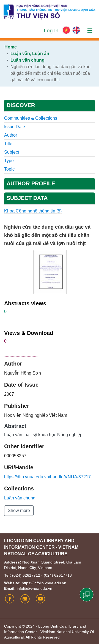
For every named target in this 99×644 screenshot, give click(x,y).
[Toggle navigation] (90, 30)
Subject (11, 152)
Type (9, 160)
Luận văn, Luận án (29, 53)
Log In (52, 30)
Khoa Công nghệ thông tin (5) (33, 211)
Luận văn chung (27, 60)
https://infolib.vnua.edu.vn (44, 583)
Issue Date (14, 126)
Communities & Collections (30, 118)
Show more (19, 510)
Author (10, 135)
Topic (9, 169)
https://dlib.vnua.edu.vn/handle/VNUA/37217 (47, 477)
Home (10, 47)
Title (8, 143)
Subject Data (27, 198)
